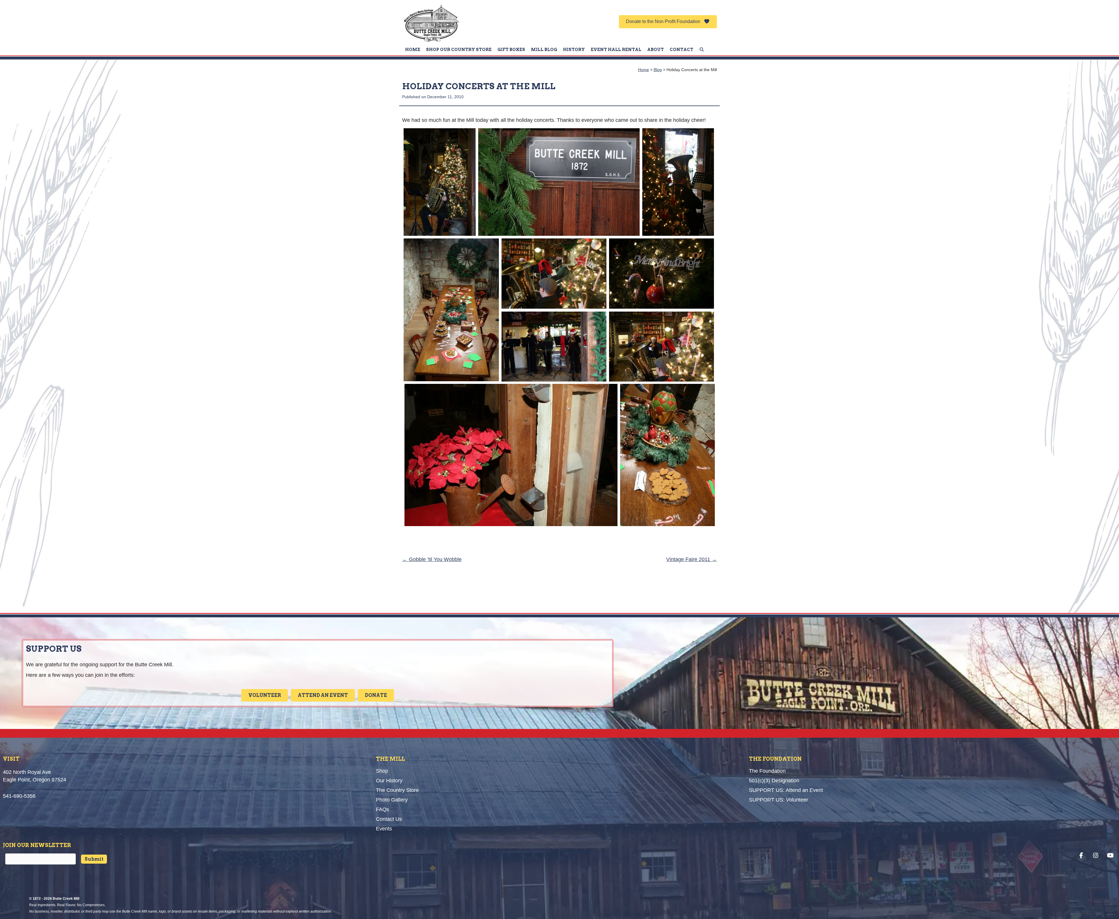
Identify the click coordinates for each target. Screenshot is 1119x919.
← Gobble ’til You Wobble (432, 559)
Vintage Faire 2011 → (691, 559)
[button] (668, 21)
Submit (94, 859)
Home (643, 69)
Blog (658, 69)
